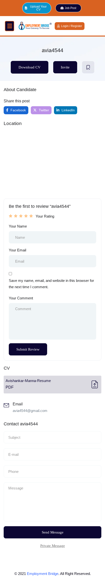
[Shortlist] (88, 67)
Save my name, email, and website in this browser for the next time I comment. (51, 283)
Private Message (52, 546)
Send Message (52, 532)
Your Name (18, 226)
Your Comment (21, 298)
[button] (9, 26)
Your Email (17, 250)
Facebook (18, 110)
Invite (65, 67)
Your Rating (45, 216)
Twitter (43, 110)
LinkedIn (68, 110)
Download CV (30, 67)
